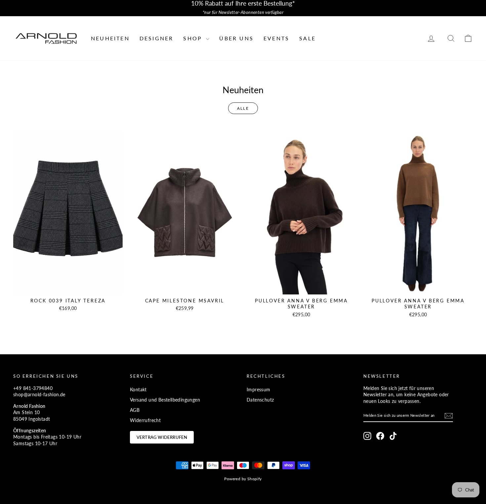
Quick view (68, 287)
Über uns (236, 38)
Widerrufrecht (145, 420)
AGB (135, 410)
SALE (307, 38)
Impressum (258, 389)
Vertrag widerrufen (162, 437)
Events (276, 38)
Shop (193, 38)
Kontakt (138, 389)
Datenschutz (260, 400)
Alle (243, 108)
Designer (157, 38)
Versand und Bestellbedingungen (165, 400)
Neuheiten (110, 38)
